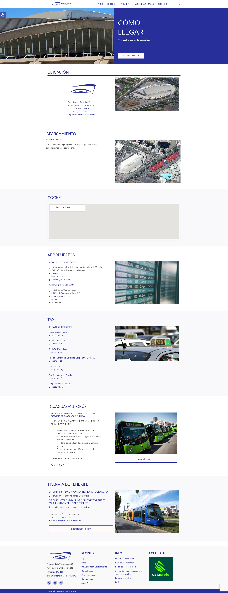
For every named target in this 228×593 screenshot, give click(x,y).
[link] (3, 15)
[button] (112, 4)
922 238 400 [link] (83, 108)
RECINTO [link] (111, 4)
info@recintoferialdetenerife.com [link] (80, 115)
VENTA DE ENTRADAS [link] (144, 4)
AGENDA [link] (125, 4)
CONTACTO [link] (162, 4)
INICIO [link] (100, 4)
